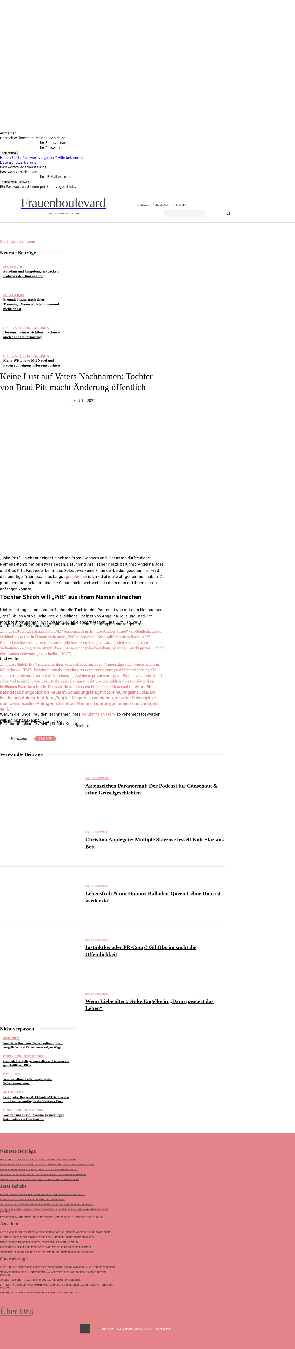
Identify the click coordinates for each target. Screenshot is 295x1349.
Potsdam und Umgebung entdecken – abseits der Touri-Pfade (38, 1159)
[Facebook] (66, 541)
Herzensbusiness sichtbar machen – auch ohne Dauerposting (39, 1169)
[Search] (228, 213)
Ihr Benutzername (54, 142)
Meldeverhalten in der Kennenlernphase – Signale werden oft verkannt (47, 1204)
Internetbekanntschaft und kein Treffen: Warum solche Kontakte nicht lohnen (52, 1217)
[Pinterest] (92, 541)
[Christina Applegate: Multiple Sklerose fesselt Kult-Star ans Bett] (40, 839)
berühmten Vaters (98, 714)
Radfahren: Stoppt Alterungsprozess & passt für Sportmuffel (39, 1293)
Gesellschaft (13, 295)
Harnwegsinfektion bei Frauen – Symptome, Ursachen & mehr (39, 1242)
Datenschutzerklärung (18, 162)
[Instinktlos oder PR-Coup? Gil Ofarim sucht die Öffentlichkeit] (40, 947)
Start (4, 241)
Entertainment (23, 241)
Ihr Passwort (50, 147)
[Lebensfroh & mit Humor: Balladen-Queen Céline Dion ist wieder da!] (40, 893)
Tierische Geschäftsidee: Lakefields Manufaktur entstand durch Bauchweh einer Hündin (57, 1267)
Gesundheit (11, 1038)
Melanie (84, 725)
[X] (79, 541)
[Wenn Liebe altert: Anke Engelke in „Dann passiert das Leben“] (40, 1001)
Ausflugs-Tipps (14, 267)
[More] (121, 542)
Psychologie (12, 1074)
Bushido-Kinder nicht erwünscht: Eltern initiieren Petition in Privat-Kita (47, 1237)
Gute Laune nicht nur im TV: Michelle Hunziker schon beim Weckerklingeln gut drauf (55, 1232)
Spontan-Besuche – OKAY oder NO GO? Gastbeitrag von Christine (40, 1280)
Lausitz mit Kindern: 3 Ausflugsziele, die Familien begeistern (39, 1179)
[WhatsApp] (105, 541)
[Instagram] (85, 1328)
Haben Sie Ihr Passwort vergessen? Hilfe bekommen (42, 157)
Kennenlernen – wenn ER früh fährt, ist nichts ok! (32, 1199)
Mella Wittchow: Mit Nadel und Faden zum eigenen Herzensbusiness (43, 1174)
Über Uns (16, 1311)
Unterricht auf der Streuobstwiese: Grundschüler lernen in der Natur (46, 1247)
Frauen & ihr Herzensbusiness (26, 328)
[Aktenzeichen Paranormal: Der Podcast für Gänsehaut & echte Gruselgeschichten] (40, 786)
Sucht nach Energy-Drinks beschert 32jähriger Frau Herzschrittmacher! (47, 1252)
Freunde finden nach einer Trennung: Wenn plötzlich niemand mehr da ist (31, 304)
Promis (45, 738)
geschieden (76, 576)
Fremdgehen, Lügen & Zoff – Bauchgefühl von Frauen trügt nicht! (42, 1194)
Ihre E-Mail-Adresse (55, 176)
